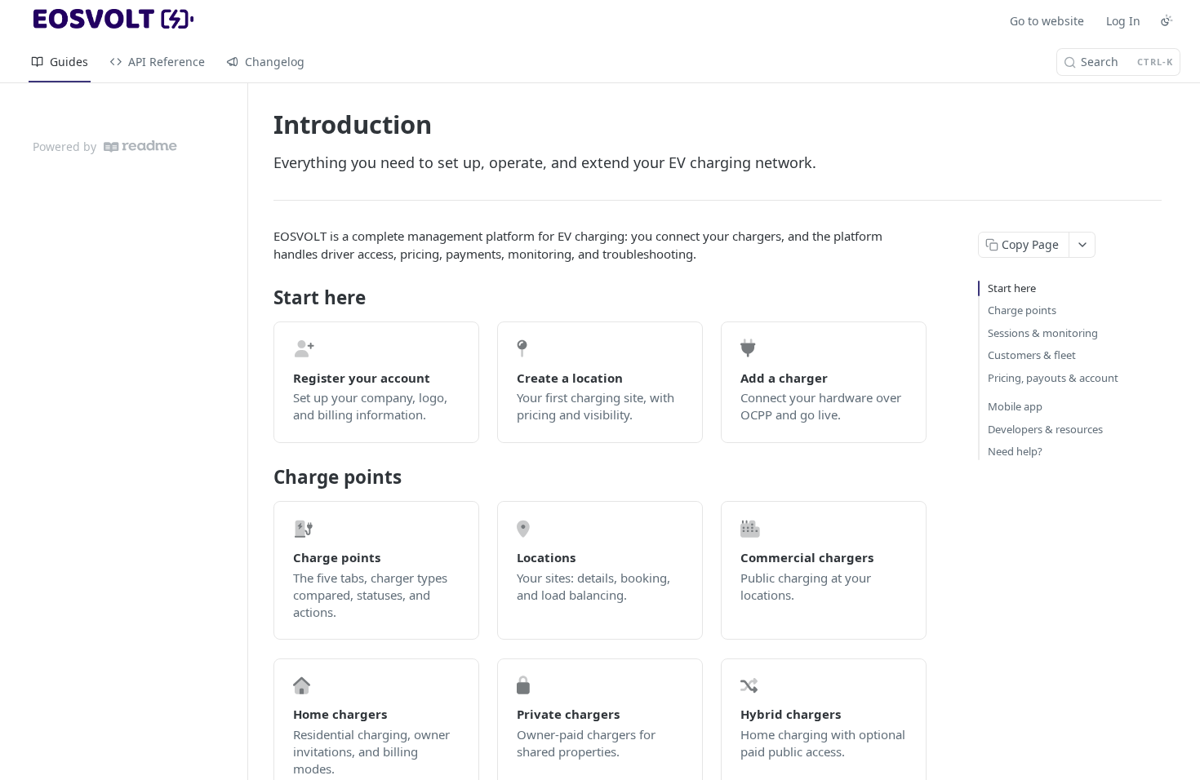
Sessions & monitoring (1043, 333)
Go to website (1047, 21)
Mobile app (1015, 406)
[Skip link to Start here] (262, 297)
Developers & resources (1045, 429)
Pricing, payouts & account (1053, 377)
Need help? (1015, 451)
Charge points (1022, 310)
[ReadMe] (140, 146)
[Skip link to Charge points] (262, 477)
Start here (1012, 288)
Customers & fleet (1032, 355)
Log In (1123, 21)
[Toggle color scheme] (1166, 20)
